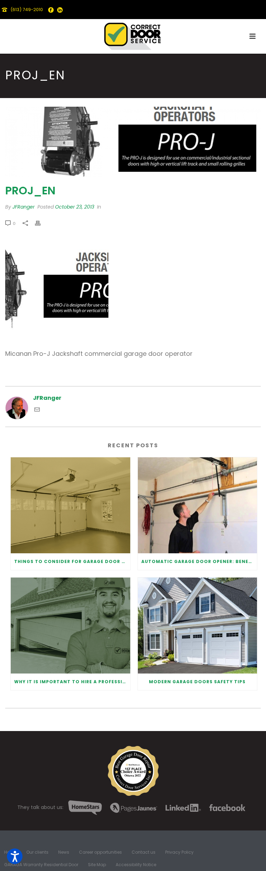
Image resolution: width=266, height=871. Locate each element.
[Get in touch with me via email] (37, 410)
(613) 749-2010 (26, 9)
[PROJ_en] (133, 141)
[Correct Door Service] (133, 34)
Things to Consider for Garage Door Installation (72, 561)
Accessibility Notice (136, 865)
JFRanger (23, 206)
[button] (15, 856)
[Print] (41, 223)
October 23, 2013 (74, 206)
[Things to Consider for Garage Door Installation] (70, 505)
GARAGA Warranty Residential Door (41, 865)
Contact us (144, 852)
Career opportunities (100, 852)
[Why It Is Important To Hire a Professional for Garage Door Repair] (70, 626)
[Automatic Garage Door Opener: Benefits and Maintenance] (197, 505)
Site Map (97, 865)
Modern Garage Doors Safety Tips (197, 682)
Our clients (37, 852)
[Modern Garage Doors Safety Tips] (197, 626)
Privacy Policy (179, 852)
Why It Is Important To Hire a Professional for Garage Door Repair (72, 682)
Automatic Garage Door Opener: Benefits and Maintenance (199, 561)
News (63, 852)
